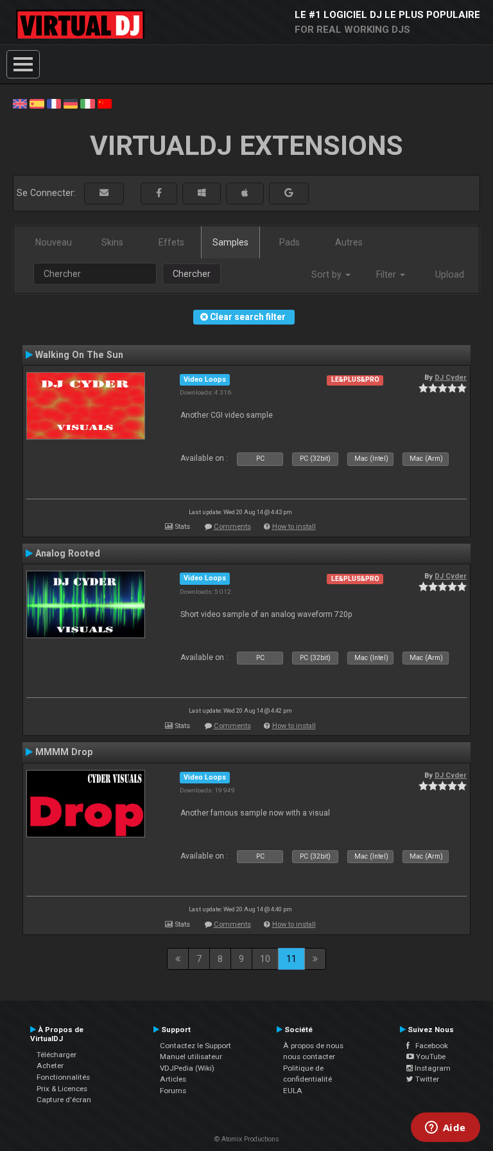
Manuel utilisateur (191, 1056)
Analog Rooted (67, 553)
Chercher (192, 274)
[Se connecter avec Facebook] (159, 193)
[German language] (71, 103)
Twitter (426, 1079)
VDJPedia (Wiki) (187, 1068)
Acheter (50, 1065)
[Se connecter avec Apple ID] (245, 193)
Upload (449, 274)
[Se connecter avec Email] (104, 193)
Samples (230, 242)
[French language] (54, 103)
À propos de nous (313, 1045)
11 (291, 959)
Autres (349, 242)
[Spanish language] (37, 103)
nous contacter (309, 1056)
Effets (171, 242)
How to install (294, 526)
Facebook (429, 1045)
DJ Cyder (451, 377)
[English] (20, 103)
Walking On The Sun (79, 355)
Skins (112, 242)
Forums (173, 1090)
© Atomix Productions (246, 1139)
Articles (173, 1079)
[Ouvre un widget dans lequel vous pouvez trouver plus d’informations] (445, 1128)
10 (265, 959)
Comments (232, 526)
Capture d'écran (64, 1099)
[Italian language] (87, 103)
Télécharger (56, 1054)
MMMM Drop (63, 752)
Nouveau (53, 242)
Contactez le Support (195, 1045)
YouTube (429, 1056)
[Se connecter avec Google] (289, 193)
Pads (289, 242)
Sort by (327, 274)
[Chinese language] (105, 103)
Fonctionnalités (63, 1077)
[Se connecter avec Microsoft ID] (201, 193)
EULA (292, 1090)
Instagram (432, 1068)
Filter (387, 274)
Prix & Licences (62, 1088)
